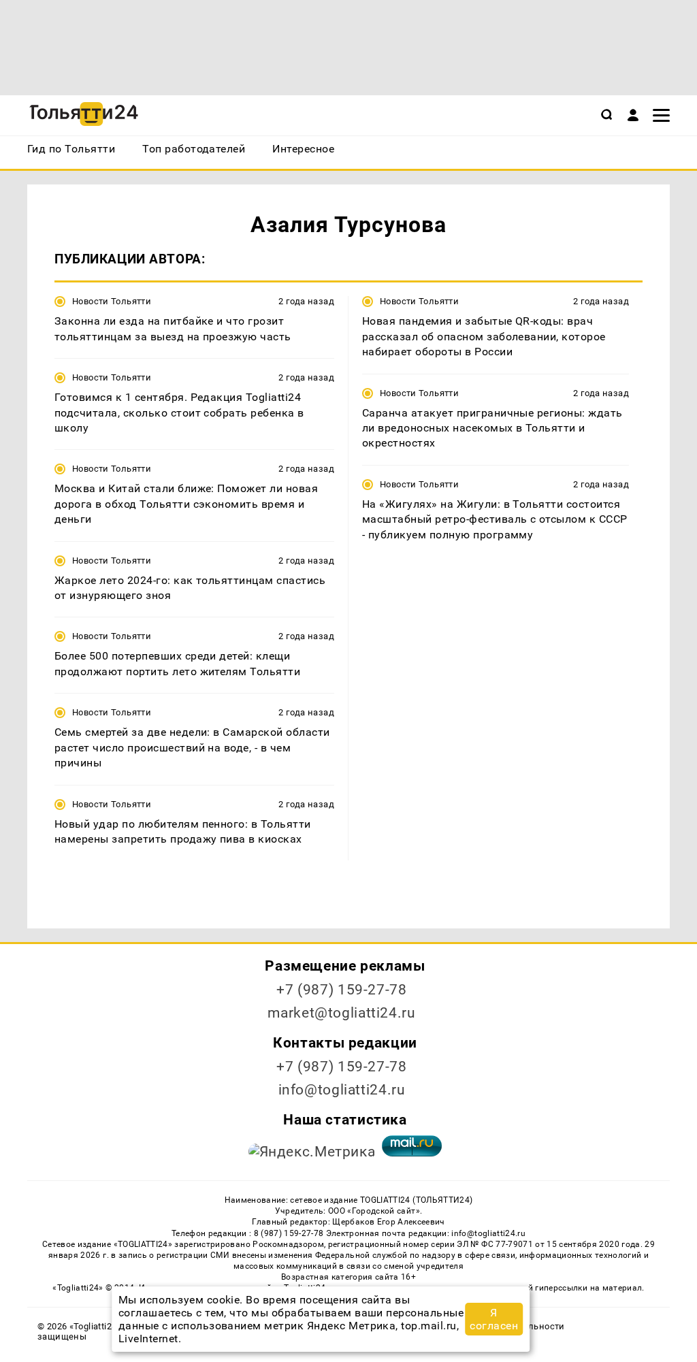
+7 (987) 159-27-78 (341, 990)
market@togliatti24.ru (341, 1013)
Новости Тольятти (111, 301)
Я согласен (494, 1319)
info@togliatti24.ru (342, 1090)
